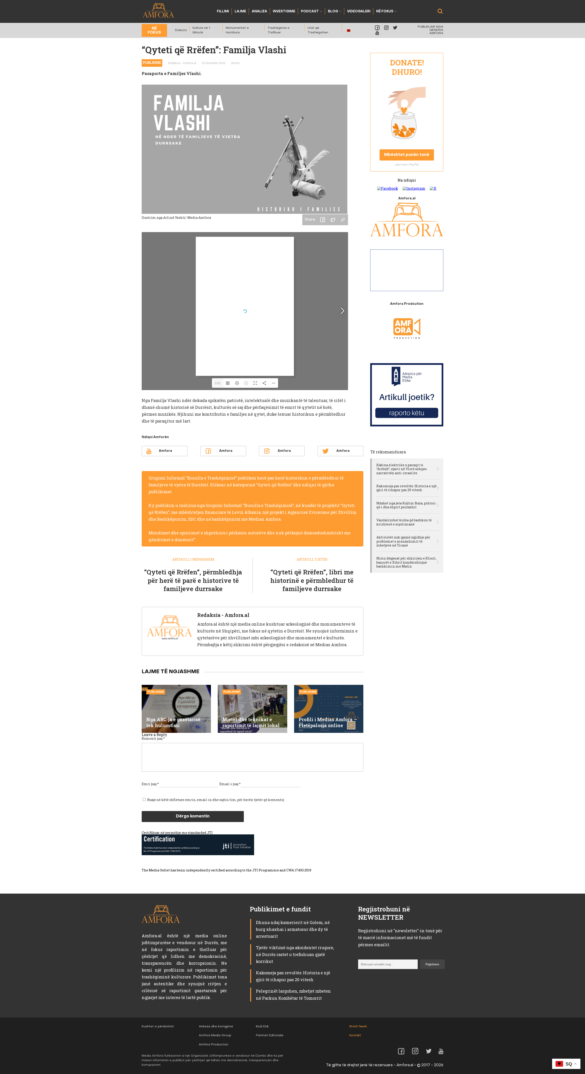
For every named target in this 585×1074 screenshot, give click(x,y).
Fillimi (223, 11)
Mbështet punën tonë (406, 155)
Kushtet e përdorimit (158, 1026)
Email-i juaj (230, 784)
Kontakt (355, 1035)
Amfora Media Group (215, 1035)
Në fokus (384, 11)
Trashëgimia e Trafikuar (279, 30)
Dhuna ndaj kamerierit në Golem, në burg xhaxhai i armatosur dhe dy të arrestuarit (293, 929)
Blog (333, 11)
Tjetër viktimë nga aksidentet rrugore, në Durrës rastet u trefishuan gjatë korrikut (295, 954)
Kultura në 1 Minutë (201, 30)
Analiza (259, 11)
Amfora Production (213, 1044)
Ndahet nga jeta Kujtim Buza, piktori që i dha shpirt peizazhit (406, 505)
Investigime (284, 11)
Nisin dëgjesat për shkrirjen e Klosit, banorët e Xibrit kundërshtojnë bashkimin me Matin (406, 562)
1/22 (217, 383)
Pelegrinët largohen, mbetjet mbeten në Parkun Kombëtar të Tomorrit (293, 994)
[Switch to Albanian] (349, 30)
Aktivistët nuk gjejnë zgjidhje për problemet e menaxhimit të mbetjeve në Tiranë (403, 541)
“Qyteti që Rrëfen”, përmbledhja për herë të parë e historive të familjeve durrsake (193, 580)
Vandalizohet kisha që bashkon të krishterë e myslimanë (404, 522)
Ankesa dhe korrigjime (216, 1026)
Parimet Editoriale (269, 1035)
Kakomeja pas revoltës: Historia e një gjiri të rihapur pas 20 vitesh (406, 488)
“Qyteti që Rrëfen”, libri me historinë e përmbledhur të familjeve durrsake (312, 580)
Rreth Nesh (358, 1026)
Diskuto (181, 30)
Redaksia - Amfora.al (182, 63)
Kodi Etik (262, 1026)
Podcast (310, 11)
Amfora (165, 451)
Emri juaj (150, 784)
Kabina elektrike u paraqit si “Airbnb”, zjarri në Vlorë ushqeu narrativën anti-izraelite (401, 469)
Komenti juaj (153, 738)
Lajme (240, 11)
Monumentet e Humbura (237, 30)
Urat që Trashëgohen (318, 30)
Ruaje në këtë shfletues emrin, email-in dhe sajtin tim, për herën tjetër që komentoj (215, 800)
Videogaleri (358, 11)
